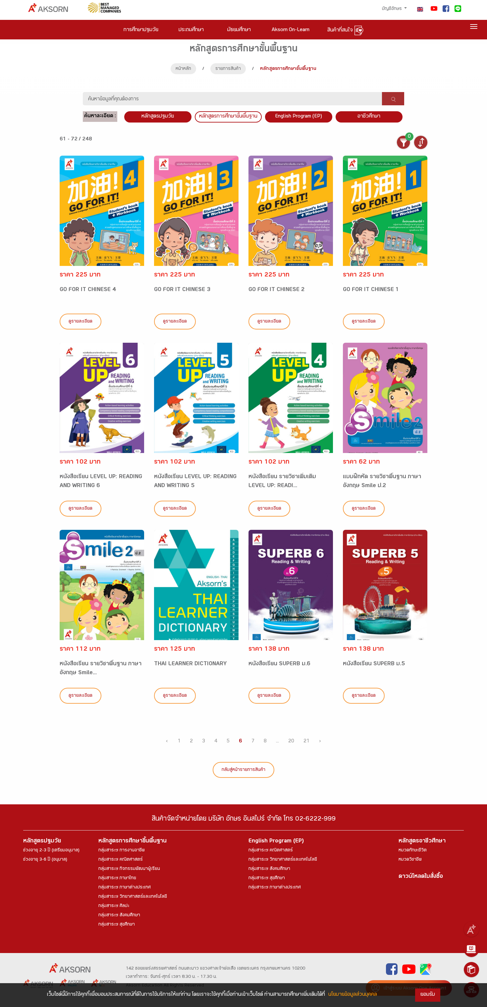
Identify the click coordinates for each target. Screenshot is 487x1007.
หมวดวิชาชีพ (410, 860)
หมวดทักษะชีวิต (413, 851)
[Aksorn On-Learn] (471, 949)
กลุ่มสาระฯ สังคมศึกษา (119, 916)
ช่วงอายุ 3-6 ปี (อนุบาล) (45, 860)
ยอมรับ (427, 995)
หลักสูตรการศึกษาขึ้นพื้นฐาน (132, 841)
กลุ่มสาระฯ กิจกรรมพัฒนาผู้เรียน (129, 869)
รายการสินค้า (228, 69)
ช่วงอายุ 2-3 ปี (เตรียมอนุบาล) (51, 851)
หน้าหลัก (183, 69)
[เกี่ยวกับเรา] (471, 929)
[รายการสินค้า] (471, 969)
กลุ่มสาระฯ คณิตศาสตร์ (120, 860)
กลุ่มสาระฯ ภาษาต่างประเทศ (124, 888)
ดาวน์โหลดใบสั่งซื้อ (421, 877)
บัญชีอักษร (392, 9)
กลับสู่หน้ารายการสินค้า (243, 770)
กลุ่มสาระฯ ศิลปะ (113, 906)
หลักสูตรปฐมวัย (42, 841)
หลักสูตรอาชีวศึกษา (422, 841)
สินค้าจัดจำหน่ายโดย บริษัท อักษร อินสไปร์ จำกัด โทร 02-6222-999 (244, 820)
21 (306, 741)
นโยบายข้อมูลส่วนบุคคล (352, 995)
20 (291, 741)
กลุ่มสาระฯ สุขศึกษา (116, 925)
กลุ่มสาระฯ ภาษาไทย (117, 879)
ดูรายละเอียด (80, 322)
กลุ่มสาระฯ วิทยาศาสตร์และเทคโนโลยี (132, 897)
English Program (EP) (298, 117)
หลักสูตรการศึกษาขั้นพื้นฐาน (228, 117)
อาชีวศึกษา (368, 117)
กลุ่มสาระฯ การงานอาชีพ (121, 851)
